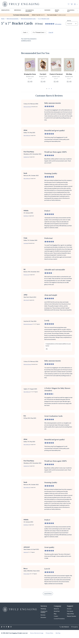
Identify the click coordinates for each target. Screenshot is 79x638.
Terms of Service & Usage (36, 633)
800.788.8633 (65, 627)
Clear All (51, 32)
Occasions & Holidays (30, 10)
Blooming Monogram (28, 324)
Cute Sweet (26, 243)
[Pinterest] (9, 627)
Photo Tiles (57, 10)
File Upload (70, 611)
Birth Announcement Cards (28, 18)
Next (75, 71)
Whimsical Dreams (27, 106)
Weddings (17, 10)
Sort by (69, 20)
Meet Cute (26, 552)
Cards (24, 32)
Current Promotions (59, 618)
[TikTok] (2, 627)
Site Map (58, 633)
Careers (56, 616)
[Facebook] (7, 627)
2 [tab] (49, 88)
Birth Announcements (13, 18)
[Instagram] (11, 627)
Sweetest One (26, 157)
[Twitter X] (4, 627)
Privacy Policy (49, 633)
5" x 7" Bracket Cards (43, 18)
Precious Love (26, 274)
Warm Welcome (27, 135)
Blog (55, 613)
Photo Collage (26, 573)
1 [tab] (47, 88)
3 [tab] (51, 88)
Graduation (5, 10)
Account (69, 608)
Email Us (75, 627)
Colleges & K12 (70, 10)
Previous (23, 71)
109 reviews (58, 24)
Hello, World (26, 300)
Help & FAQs (70, 613)
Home (2, 18)
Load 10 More (48, 593)
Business (47, 10)
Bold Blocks (26, 215)
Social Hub (56, 611)
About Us (56, 608)
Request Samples (71, 616)
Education (43, 617)
